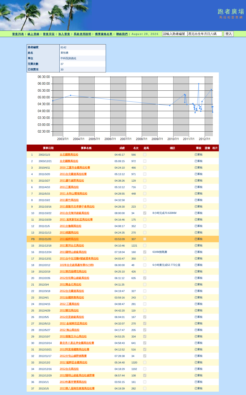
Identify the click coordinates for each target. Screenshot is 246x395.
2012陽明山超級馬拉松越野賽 (77, 375)
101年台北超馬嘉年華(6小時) (77, 264)
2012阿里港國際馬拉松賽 (74, 349)
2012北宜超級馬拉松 (72, 316)
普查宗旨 (49, 33)
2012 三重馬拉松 (70, 303)
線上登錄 (33, 33)
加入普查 (64, 33)
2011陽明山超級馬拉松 (73, 251)
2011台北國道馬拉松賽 (73, 173)
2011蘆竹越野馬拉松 (72, 180)
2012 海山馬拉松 (70, 329)
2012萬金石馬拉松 (70, 284)
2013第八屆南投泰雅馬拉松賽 (77, 388)
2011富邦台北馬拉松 (72, 245)
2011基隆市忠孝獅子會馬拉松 (77, 206)
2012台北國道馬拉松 (72, 290)
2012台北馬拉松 (69, 368)
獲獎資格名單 (104, 33)
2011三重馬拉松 (69, 186)
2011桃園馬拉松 (69, 232)
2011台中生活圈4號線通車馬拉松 (79, 258)
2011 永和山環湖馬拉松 (73, 193)
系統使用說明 (82, 33)
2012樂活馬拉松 (69, 310)
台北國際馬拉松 (69, 154)
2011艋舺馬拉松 (69, 238)
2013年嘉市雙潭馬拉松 (73, 381)
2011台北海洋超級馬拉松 (74, 212)
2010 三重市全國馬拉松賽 (75, 167)
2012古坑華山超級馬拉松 (74, 277)
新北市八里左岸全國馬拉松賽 (77, 342)
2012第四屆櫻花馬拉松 (73, 271)
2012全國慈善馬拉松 (72, 297)
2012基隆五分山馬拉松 (73, 336)
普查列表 (18, 33)
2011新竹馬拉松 (69, 199)
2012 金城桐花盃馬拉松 (73, 323)
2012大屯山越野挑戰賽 (73, 355)
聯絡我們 (122, 33)
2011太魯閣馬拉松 (70, 225)
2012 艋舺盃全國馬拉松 (73, 362)
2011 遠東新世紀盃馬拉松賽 (76, 219)
